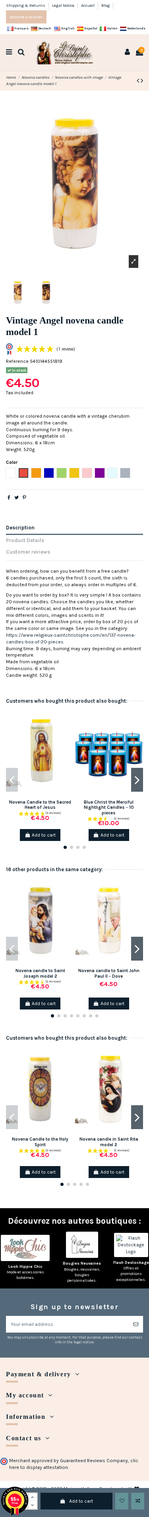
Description (20, 528)
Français (21, 28)
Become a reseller (26, 16)
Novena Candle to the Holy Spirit (40, 1142)
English (67, 28)
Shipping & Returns (26, 5)
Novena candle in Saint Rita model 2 (108, 1142)
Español (90, 28)
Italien (112, 28)
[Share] (9, 497)
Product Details (25, 540)
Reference (17, 361)
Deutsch (44, 28)
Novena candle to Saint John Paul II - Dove (108, 973)
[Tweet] (16, 497)
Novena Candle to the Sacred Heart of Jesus (40, 805)
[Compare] (69, 731)
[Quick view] (69, 744)
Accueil (88, 5)
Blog (105, 5)
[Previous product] (139, 80)
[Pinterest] (24, 497)
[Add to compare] (137, 1501)
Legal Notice (63, 5)
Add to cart (81, 1501)
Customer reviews (28, 552)
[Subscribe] (136, 1324)
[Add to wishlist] (121, 1501)
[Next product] (142, 80)
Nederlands (135, 28)
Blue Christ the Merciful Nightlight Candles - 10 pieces (109, 808)
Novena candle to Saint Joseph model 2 (40, 973)
